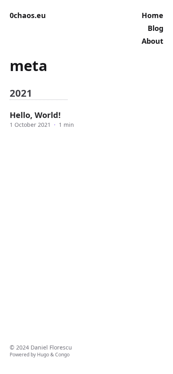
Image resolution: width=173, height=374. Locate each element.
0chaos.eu (28, 15)
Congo (62, 354)
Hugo (43, 354)
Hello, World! (35, 115)
